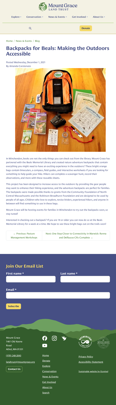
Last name (68, 273)
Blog (37, 41)
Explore (46, 366)
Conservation (49, 371)
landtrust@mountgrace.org (20, 362)
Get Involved (49, 382)
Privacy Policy (86, 356)
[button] (16, 17)
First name (15, 273)
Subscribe (13, 306)
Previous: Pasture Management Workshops (24, 235)
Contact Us (14, 369)
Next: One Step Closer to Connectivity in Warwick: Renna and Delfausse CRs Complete (76, 235)
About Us (47, 387)
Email (11, 289)
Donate (86, 28)
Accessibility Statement (91, 362)
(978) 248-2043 (13, 355)
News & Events (24, 41)
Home (9, 41)
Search (45, 392)
